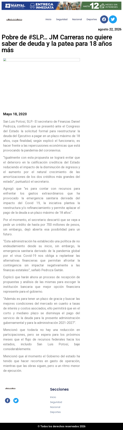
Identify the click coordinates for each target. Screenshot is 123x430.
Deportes (92, 19)
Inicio (48, 19)
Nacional (77, 19)
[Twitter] (113, 19)
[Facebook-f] (7, 400)
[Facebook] (104, 19)
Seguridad (61, 19)
